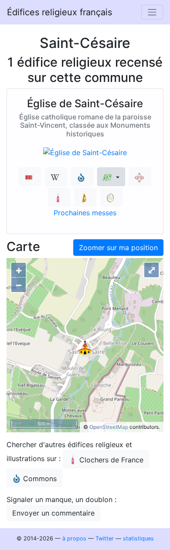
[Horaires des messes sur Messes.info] (85, 197)
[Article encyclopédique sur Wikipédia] (56, 176)
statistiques (138, 538)
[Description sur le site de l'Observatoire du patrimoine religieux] (111, 197)
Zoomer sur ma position (118, 247)
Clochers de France (111, 459)
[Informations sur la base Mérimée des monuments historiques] (140, 176)
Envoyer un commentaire (53, 513)
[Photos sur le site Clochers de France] (59, 197)
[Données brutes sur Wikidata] (30, 176)
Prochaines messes (85, 212)
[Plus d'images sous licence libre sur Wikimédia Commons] (82, 176)
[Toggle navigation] (152, 12)
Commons (40, 478)
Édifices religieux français (59, 12)
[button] (111, 176)
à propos (74, 538)
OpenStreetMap (108, 427)
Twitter (104, 538)
